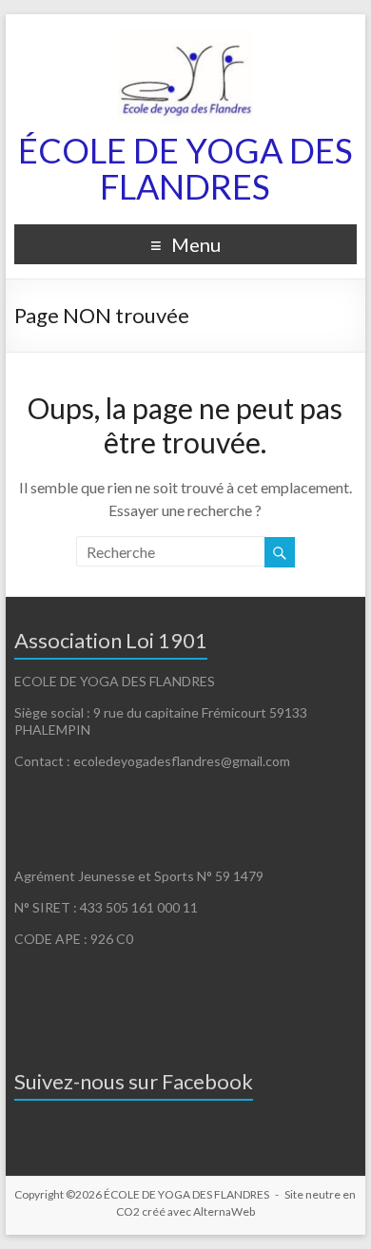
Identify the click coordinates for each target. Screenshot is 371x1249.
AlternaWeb (224, 1211)
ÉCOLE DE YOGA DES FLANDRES (185, 168)
